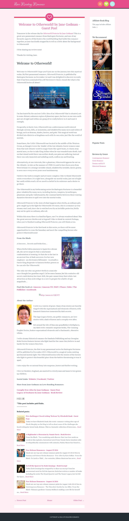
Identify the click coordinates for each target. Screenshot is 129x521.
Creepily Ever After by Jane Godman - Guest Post (38, 390)
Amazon (37, 287)
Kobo (69, 287)
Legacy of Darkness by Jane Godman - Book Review (40, 392)
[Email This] (18, 399)
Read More (21, 445)
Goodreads (31, 289)
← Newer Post (20, 500)
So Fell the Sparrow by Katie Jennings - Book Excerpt (46, 466)
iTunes (63, 287)
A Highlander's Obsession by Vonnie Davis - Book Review (48, 434)
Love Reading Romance (29, 4)
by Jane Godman (58, 33)
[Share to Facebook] (23, 399)
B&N (56, 287)
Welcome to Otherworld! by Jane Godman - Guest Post (49, 26)
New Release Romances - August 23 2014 (42, 450)
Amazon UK (47, 287)
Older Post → (78, 500)
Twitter (50, 379)
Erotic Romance (97, 161)
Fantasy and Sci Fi (98, 163)
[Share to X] (22, 399)
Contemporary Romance (100, 158)
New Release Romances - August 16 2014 (42, 481)
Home (49, 500)
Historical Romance (99, 166)
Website (32, 379)
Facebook (41, 379)
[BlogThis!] (20, 399)
